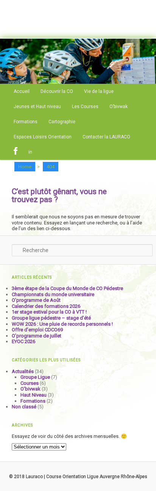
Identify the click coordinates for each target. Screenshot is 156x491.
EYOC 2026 (23, 341)
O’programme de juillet (36, 336)
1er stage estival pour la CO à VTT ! (49, 312)
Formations (25, 121)
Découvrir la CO (57, 91)
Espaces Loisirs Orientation (43, 137)
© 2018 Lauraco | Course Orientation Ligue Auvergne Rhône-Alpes (78, 476)
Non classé (24, 406)
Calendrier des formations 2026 (46, 306)
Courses (29, 383)
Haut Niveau (33, 395)
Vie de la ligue (99, 91)
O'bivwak (30, 389)
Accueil (22, 91)
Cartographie (61, 121)
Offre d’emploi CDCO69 (37, 330)
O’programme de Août (36, 300)
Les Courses (85, 106)
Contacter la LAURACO (106, 137)
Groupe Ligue (35, 377)
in (30, 152)
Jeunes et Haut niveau (37, 106)
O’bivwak (118, 106)
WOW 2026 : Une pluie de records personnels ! (62, 324)
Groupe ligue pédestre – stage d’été (51, 318)
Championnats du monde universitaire (53, 294)
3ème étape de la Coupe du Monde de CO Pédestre (67, 288)
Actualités (23, 371)
